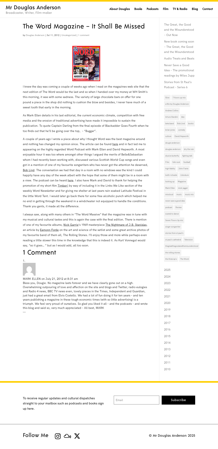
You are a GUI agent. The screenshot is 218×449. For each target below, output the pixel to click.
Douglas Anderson (35, 35)
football (187, 162)
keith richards (171, 175)
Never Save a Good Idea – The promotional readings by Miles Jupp (179, 70)
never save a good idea (175, 201)
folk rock (176, 162)
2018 (167, 316)
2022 (167, 290)
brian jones (170, 130)
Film (165, 9)
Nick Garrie (71, 225)
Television (188, 239)
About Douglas (119, 9)
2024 (167, 276)
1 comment (83, 35)
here (115, 144)
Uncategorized (68, 35)
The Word (184, 259)
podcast (168, 207)
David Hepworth (182, 136)
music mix (189, 194)
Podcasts (152, 9)
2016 (167, 329)
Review (179, 207)
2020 (167, 303)
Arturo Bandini (171, 117)
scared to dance (172, 214)
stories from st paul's (174, 233)
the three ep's (171, 259)
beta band (169, 123)
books (191, 123)
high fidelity (170, 168)
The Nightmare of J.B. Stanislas (126, 225)
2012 (167, 356)
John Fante (183, 168)
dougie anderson (172, 143)
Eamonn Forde (49, 230)
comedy (181, 130)
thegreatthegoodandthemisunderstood (181, 246)
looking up (169, 181)
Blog (195, 9)
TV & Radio (180, 9)
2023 (167, 283)
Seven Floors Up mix (174, 220)
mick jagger (183, 188)
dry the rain (189, 149)
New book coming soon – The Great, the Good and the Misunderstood (179, 47)
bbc (182, 117)
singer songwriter (172, 226)
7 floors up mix (179, 97)
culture (168, 136)
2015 (167, 336)
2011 (167, 362)
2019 (167, 309)
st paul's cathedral (173, 239)
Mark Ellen (170, 188)
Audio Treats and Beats (179, 58)
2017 (167, 323)
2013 (167, 349)
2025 (167, 270)
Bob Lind (28, 170)
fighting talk (187, 156)
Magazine (182, 181)
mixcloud (169, 194)
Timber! (63, 185)
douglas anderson (173, 149)
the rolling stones (172, 252)
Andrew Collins (171, 110)
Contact (207, 9)
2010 (167, 369)
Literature (184, 175)
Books (138, 9)
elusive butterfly (172, 156)
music (179, 194)
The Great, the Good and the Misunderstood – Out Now (179, 30)
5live (167, 97)
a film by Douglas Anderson (177, 104)
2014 (167, 342)
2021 (167, 296)
